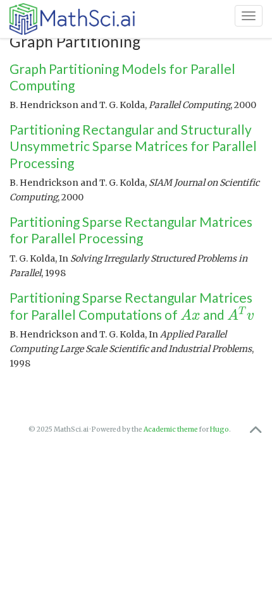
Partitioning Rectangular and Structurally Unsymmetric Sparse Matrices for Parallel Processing (133, 146)
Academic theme (171, 429)
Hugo (219, 429)
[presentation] (190, 314)
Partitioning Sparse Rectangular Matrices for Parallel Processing (130, 230)
